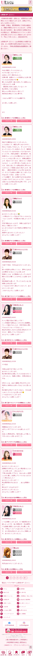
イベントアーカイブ (8, 613)
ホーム (5, 588)
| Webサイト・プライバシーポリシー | (16, 645)
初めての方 (6, 592)
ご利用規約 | (23, 639)
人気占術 (5, 606)
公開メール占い (7, 603)
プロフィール (24, 120)
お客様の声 (6, 599)
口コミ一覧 (9, 120)
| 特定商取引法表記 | (13, 642)
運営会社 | (23, 642)
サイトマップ (6, 617)
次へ (25, 578)
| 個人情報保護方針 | (12, 639)
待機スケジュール (7, 596)
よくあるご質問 (7, 610)
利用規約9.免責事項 (20, 46)
